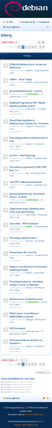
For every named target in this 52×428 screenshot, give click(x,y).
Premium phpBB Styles (34, 414)
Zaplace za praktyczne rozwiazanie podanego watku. (28, 268)
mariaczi (29, 144)
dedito (29, 226)
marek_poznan (32, 331)
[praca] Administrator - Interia (25, 91)
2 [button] (26, 47)
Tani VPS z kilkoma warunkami (25, 182)
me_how (29, 241)
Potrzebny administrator (23, 238)
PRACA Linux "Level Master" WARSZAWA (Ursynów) (24, 315)
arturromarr (31, 214)
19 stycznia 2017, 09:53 (26, 332)
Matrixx (29, 272)
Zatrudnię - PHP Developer (23, 223)
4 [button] (32, 47)
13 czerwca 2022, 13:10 (26, 95)
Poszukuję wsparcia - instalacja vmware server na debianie (26, 283)
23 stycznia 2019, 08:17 (26, 201)
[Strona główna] (26, 9)
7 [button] (40, 47)
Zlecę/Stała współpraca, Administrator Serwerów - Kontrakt (28, 122)
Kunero (29, 185)
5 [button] (35, 47)
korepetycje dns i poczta (22, 252)
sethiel (28, 82)
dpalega (29, 319)
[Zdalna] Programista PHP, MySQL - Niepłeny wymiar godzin (28, 104)
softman (29, 126)
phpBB (27, 407)
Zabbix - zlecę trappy (20, 79)
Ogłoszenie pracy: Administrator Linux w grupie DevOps (27, 210)
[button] (19, 47)
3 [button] (29, 47)
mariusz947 (31, 109)
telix (27, 173)
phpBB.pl (40, 421)
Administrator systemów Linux (26, 299)
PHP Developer (17, 328)
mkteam (29, 70)
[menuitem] (9, 22)
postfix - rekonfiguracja (22, 155)
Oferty (6, 35)
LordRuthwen (32, 94)
